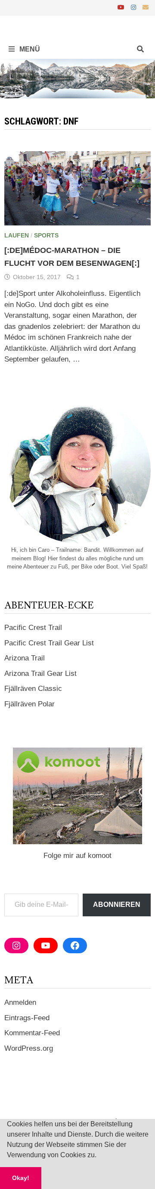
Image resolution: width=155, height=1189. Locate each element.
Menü (29, 49)
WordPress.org (28, 1048)
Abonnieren (116, 904)
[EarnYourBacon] (77, 78)
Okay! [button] (20, 1177)
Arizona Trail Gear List (40, 673)
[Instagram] (134, 7)
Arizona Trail (24, 658)
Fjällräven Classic (33, 688)
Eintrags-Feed (27, 1018)
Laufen (16, 235)
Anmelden (20, 1002)
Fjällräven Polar (29, 704)
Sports (46, 235)
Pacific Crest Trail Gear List (49, 643)
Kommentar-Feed (32, 1033)
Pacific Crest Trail (33, 627)
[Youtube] (122, 7)
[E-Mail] (145, 7)
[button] (99, 1156)
